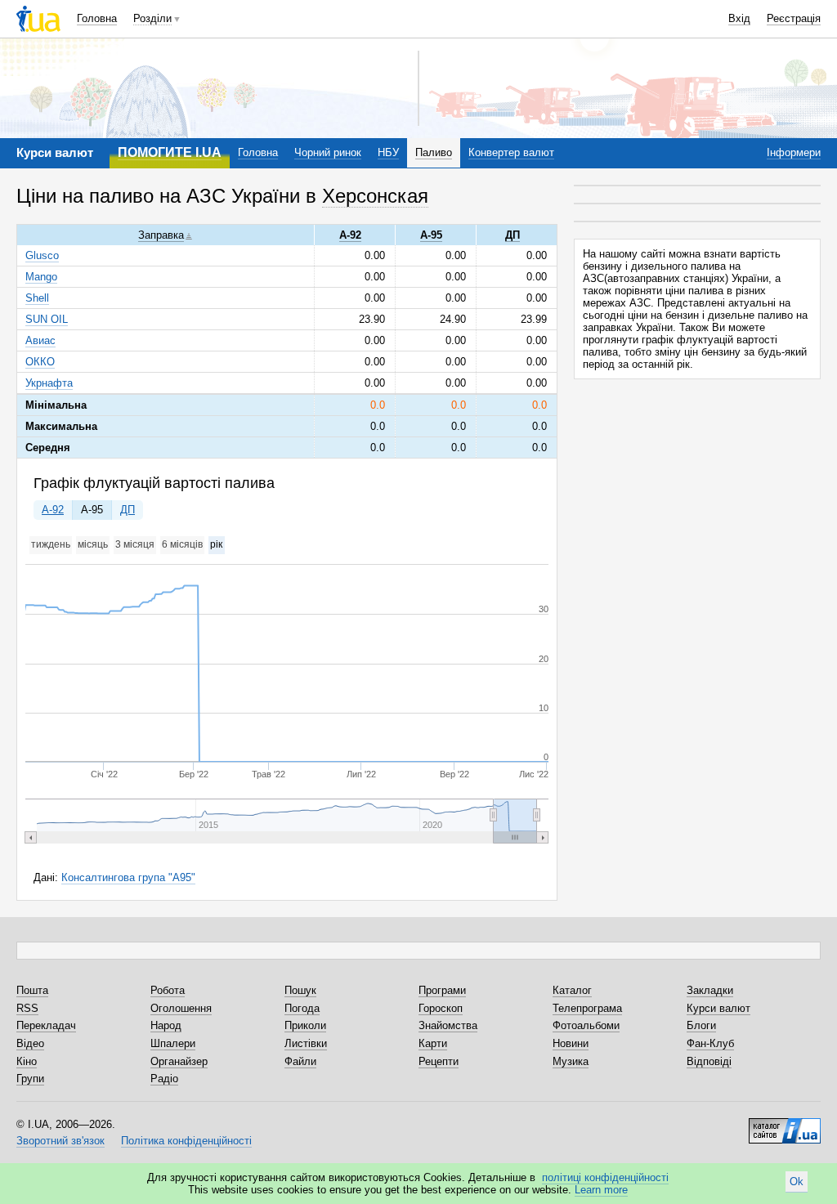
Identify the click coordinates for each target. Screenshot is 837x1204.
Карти (432, 1043)
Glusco (42, 255)
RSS (27, 1008)
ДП (127, 510)
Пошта (32, 990)
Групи (30, 1078)
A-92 (53, 510)
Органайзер (179, 1061)
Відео (30, 1043)
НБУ (388, 152)
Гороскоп (440, 1008)
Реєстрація (794, 18)
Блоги (701, 1025)
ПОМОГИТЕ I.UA (170, 152)
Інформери (794, 152)
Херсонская (375, 196)
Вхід (739, 18)
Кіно (26, 1061)
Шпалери (172, 1043)
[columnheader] (165, 235)
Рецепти (438, 1061)
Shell (37, 298)
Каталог (572, 990)
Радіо (164, 1078)
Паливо (433, 152)
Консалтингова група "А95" (128, 877)
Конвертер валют (511, 152)
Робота (167, 990)
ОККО (40, 362)
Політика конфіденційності (186, 1141)
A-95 (92, 510)
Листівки (305, 1043)
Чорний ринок (327, 152)
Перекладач (46, 1025)
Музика (571, 1061)
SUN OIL (46, 319)
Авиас (40, 340)
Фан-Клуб (710, 1043)
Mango (41, 277)
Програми (442, 990)
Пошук (300, 990)
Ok (796, 1181)
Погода (302, 1008)
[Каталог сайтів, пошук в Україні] (785, 1124)
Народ (165, 1025)
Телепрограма (587, 1008)
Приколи (305, 1025)
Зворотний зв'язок (60, 1141)
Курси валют (718, 1008)
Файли (300, 1061)
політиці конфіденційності (605, 1177)
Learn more (601, 1190)
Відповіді (709, 1061)
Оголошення (181, 1008)
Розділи (152, 18)
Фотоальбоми (586, 1025)
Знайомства (447, 1025)
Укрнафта (49, 383)
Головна (97, 18)
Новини (571, 1043)
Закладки (710, 990)
